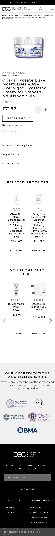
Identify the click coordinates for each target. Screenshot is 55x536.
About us (13, 500)
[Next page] (50, 320)
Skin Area (18, 15)
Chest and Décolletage (32, 15)
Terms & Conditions (39, 517)
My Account (35, 507)
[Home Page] (16, 9)
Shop (11, 15)
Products (10, 507)
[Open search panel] (41, 9)
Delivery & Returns (39, 512)
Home (4, 15)
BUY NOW (16, 250)
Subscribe (27, 489)
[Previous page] (4, 320)
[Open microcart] (46, 9)
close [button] (49, 532)
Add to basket (16, 118)
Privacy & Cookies (38, 522)
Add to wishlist (12, 131)
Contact (10, 512)
